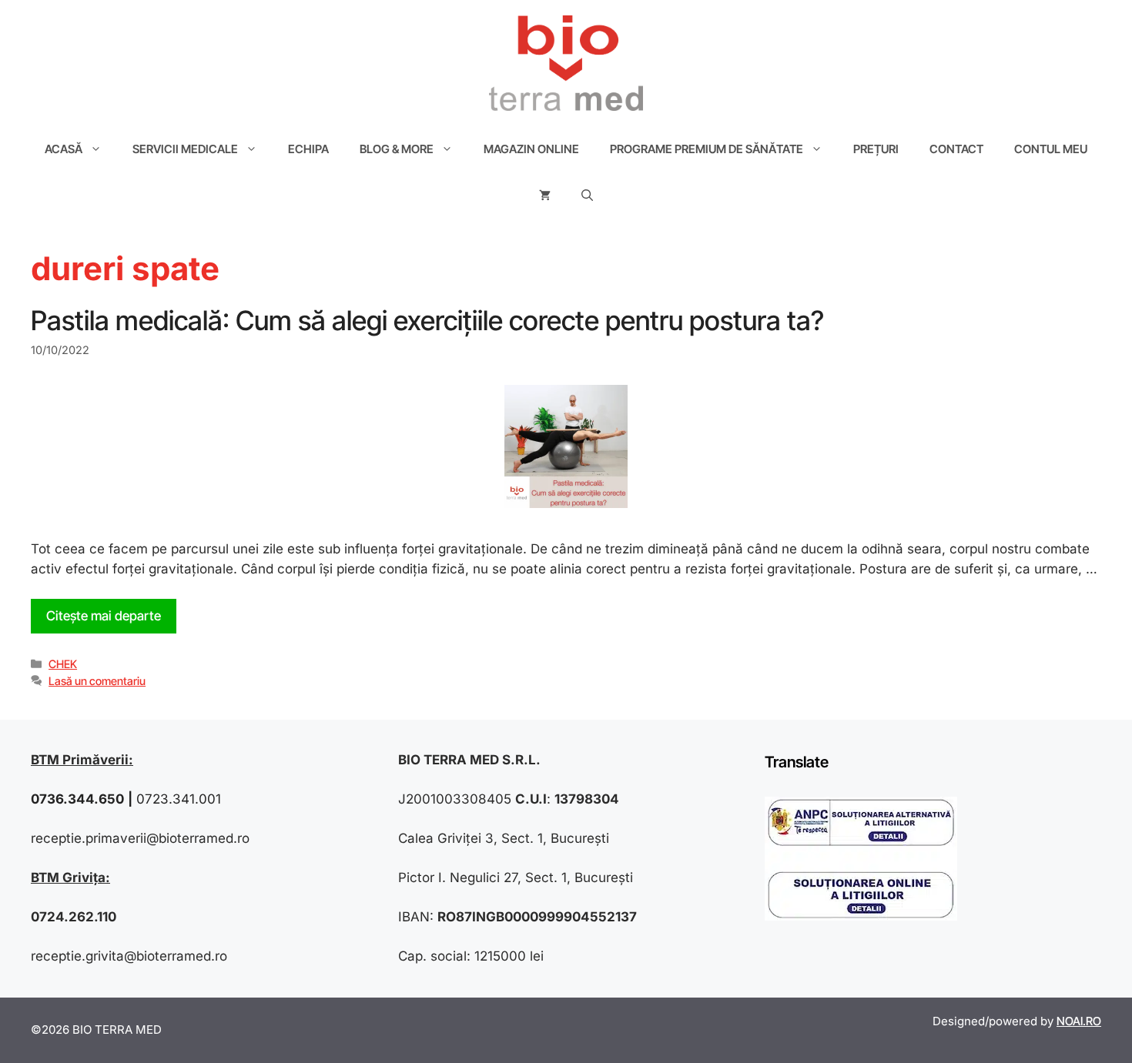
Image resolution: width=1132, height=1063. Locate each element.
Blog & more (397, 149)
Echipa (308, 149)
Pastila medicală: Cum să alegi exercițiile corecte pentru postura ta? (427, 320)
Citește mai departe (103, 615)
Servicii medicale (185, 149)
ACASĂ (63, 149)
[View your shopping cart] (545, 195)
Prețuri (876, 149)
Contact (956, 149)
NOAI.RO (1079, 1021)
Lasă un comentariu (97, 680)
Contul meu (1050, 149)
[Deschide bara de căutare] (587, 195)
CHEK (63, 663)
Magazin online (531, 149)
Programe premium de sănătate (706, 149)
